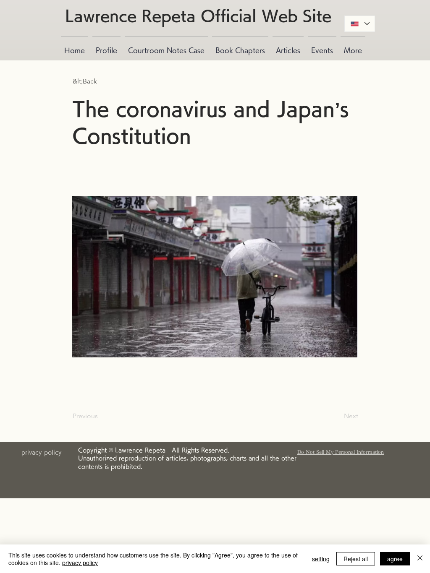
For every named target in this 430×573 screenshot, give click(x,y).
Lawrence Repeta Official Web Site (198, 15)
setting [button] (321, 559)
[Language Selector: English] (359, 24)
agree (395, 559)
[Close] (420, 558)
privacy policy (80, 562)
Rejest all (355, 559)
